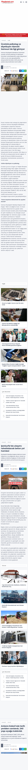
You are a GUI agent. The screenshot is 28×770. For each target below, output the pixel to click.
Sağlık (9, 40)
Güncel (9, 442)
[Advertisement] (14, 18)
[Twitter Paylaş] (23, 71)
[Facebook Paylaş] (20, 71)
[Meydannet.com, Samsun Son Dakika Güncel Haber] (7, 2)
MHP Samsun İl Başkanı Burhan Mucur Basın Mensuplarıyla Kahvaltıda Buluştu (14, 35)
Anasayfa (4, 40)
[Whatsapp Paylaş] (25, 71)
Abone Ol (6, 70)
